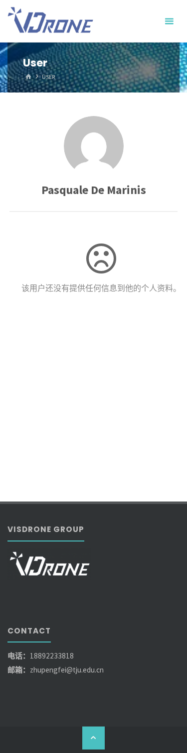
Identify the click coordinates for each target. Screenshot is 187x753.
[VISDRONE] (51, 21)
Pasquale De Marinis (93, 190)
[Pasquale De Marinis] (93, 146)
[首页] (28, 76)
